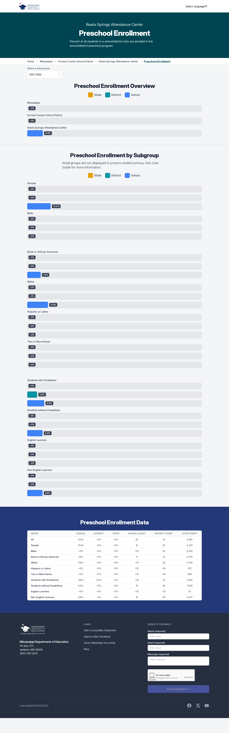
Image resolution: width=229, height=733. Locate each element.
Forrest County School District (75, 61)
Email (156, 642)
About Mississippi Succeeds (99, 642)
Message (158, 654)
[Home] (29, 6)
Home (30, 61)
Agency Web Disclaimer (97, 636)
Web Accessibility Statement (100, 630)
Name (156, 631)
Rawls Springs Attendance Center (118, 61)
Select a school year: (38, 68)
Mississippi (46, 61)
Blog (86, 649)
